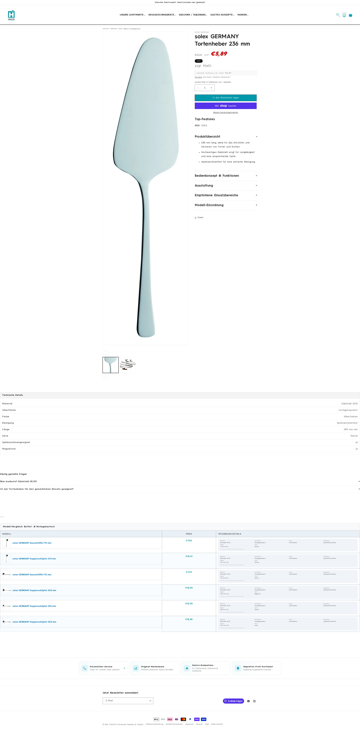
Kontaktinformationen (174, 724)
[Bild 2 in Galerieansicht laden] (128, 365)
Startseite (106, 28)
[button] (132, 15)
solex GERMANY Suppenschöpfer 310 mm (34, 558)
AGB (207, 724)
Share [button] (200, 217)
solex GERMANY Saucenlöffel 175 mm (32, 543)
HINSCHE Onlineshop (117, 724)
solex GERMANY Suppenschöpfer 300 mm (34, 590)
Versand (198, 77)
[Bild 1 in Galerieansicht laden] (111, 365)
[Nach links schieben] (106, 354)
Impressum (189, 724)
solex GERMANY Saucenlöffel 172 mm (32, 574)
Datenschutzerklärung (154, 724)
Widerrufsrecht (217, 724)
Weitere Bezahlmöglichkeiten (225, 112)
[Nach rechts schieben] (106, 376)
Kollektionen (113, 28)
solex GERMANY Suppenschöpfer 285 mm (34, 606)
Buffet (120, 28)
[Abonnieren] (150, 701)
